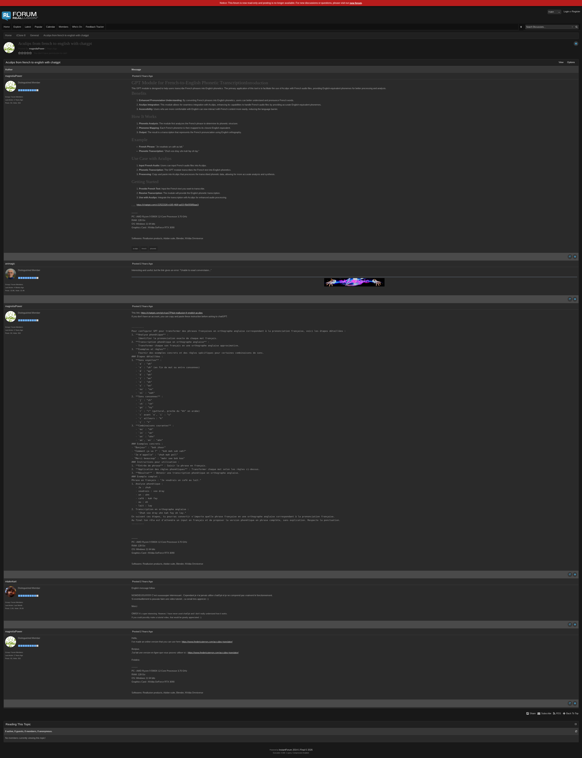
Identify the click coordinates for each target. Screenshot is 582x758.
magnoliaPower (36, 48)
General (34, 35)
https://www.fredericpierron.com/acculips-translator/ (207, 642)
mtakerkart (10, 581)
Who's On (77, 27)
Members (63, 27)
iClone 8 (20, 35)
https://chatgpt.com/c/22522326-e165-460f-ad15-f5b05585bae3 (168, 205)
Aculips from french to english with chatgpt (66, 35)
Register (576, 11)
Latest (28, 27)
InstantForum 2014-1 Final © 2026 (296, 750)
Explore (17, 27)
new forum (356, 3)
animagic (10, 263)
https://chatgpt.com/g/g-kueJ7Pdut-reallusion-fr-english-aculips (172, 313)
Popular (38, 27)
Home (7, 27)
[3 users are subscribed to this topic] (576, 43)
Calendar (50, 27)
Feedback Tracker (95, 27)
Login (566, 11)
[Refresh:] (576, 731)
